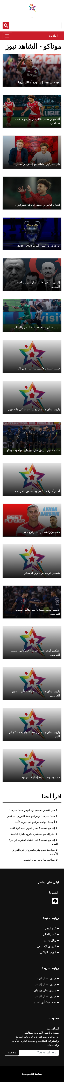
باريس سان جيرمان (45, 990)
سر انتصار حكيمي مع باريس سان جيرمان (32, 810)
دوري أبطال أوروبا (46, 978)
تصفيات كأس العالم (45, 1002)
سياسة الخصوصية (32, 1073)
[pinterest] (55, 901)
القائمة (54, 36)
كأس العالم (49, 934)
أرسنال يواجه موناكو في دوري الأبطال (33, 821)
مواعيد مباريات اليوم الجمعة (39, 859)
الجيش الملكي (48, 952)
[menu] (7, 35)
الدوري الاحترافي (46, 946)
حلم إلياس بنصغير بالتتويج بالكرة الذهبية (32, 833)
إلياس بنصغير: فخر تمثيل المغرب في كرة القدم (33, 841)
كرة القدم (50, 928)
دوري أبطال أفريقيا (45, 996)
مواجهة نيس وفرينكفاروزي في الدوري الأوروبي (35, 851)
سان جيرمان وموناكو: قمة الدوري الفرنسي (30, 815)
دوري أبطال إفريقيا (45, 984)
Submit (12, 1052)
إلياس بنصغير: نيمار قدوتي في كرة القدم (32, 827)
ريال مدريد (50, 940)
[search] (6, 25)
